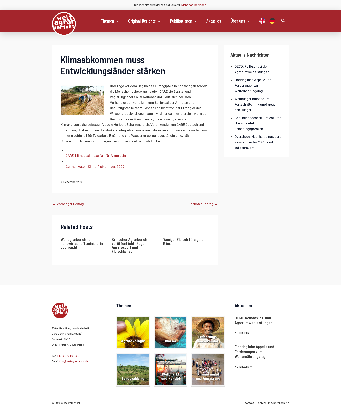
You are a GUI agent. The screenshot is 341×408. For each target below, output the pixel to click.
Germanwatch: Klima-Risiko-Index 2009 (95, 167)
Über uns (238, 21)
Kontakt (249, 403)
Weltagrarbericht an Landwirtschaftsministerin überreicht (82, 243)
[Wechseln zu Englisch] (262, 21)
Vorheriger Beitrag (68, 204)
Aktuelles (213, 21)
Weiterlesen (243, 333)
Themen (107, 21)
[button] (116, 21)
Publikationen (181, 21)
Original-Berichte (142, 21)
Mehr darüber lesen (193, 5)
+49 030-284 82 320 (68, 355)
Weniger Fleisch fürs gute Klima (183, 241)
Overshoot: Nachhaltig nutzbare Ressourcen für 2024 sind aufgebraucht (257, 142)
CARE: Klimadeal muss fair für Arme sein (96, 156)
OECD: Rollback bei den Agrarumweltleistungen (253, 320)
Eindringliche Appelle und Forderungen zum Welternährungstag (252, 85)
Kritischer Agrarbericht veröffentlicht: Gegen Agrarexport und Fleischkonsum (130, 245)
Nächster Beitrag (202, 204)
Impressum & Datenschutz (273, 403)
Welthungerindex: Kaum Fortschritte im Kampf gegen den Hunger (255, 104)
